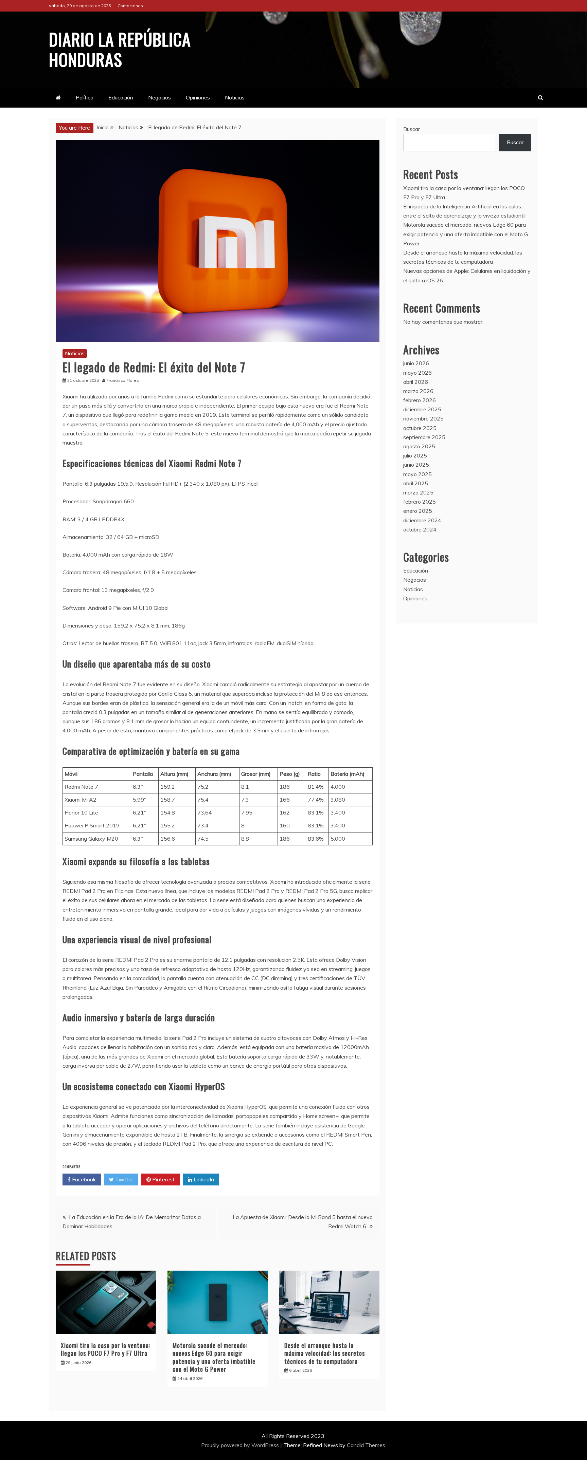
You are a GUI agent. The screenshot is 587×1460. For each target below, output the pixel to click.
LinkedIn (203, 1179)
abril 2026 (415, 381)
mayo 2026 (417, 372)
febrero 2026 (419, 400)
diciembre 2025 (422, 409)
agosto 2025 (419, 446)
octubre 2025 (420, 428)
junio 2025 (416, 464)
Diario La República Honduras (120, 49)
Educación (120, 97)
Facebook (83, 1179)
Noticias (235, 97)
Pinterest (163, 1179)
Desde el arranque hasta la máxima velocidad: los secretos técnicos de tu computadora (324, 1353)
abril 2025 (415, 483)
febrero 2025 (419, 501)
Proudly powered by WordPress (240, 1445)
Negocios (159, 97)
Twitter (123, 1179)
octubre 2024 (420, 529)
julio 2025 (415, 455)
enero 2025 (417, 510)
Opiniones (198, 97)
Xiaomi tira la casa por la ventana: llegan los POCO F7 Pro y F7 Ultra (105, 1349)
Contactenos (130, 5)
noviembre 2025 (423, 418)
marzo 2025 (418, 492)
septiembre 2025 (424, 437)
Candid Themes (366, 1445)
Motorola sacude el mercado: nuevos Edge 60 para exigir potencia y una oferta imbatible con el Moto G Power (214, 1357)
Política (84, 97)
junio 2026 (416, 363)
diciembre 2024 (422, 520)
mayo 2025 (417, 474)
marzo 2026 (418, 391)
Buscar (411, 129)
